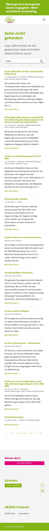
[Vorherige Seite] (6, 433)
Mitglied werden (24, 463)
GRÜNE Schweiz (10, 513)
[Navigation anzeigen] (44, 19)
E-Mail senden (13, 485)
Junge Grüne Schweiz (24, 513)
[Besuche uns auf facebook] (42, 485)
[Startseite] (9, 19)
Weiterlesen (11, 109)
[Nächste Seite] (6, 435)
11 (40, 433)
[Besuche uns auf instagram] (42, 491)
